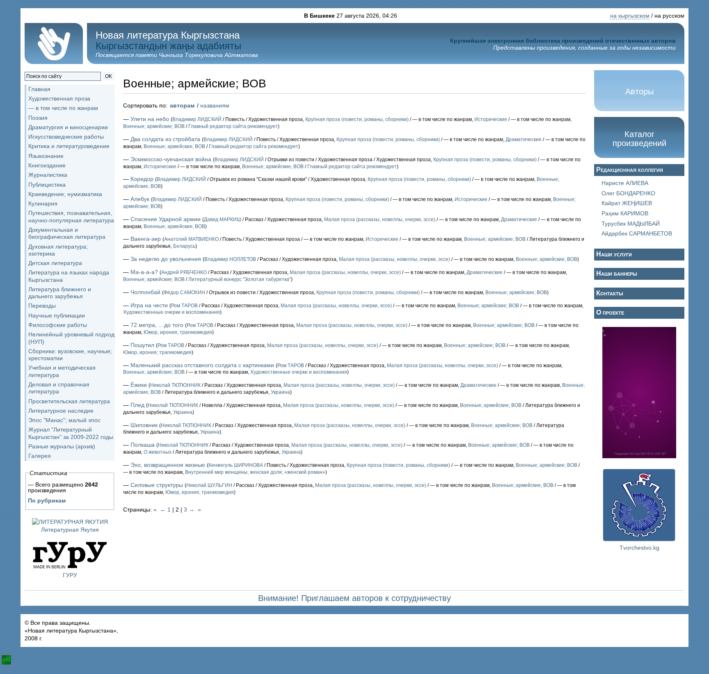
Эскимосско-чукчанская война (170, 159)
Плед (137, 405)
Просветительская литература (69, 401)
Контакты (609, 293)
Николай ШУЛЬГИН (209, 485)
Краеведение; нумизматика (65, 194)
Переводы (42, 305)
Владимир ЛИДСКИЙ (197, 119)
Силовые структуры (156, 485)
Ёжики (138, 385)
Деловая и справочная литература (58, 388)
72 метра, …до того (156, 325)
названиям (214, 105)
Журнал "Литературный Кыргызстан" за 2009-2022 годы (70, 433)
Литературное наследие (61, 410)
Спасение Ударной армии (165, 219)
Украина (280, 392)
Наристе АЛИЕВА (625, 183)
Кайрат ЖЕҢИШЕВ (627, 203)
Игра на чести (149, 305)
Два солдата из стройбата (165, 139)
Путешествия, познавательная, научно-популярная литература (71, 216)
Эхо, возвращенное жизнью (167, 465)
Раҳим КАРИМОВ (625, 213)
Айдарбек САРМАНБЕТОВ (637, 233)
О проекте (610, 312)
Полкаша (142, 444)
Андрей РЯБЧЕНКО (184, 272)
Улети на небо (149, 119)
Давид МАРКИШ (222, 219)
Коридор (141, 179)
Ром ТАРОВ (184, 305)
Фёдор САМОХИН (184, 292)
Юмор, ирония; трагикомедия (178, 332)
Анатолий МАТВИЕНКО (191, 239)
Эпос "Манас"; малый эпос (64, 420)
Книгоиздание (47, 165)
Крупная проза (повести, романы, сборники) (357, 119)
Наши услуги (614, 254)
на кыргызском (630, 15)
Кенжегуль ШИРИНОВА (235, 465)
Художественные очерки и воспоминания (171, 312)
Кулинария (42, 203)
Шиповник (144, 425)
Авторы (639, 91)
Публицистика (47, 184)
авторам (182, 105)
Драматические (523, 139)
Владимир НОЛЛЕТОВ (230, 259)
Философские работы (57, 325)
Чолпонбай (145, 292)
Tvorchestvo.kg (639, 547)
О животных (158, 452)
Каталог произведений (639, 139)
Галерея (39, 455)
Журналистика (47, 174)
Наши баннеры (616, 273)
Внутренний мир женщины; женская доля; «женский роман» (255, 472)
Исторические (490, 119)
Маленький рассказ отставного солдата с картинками (202, 365)
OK (108, 76)
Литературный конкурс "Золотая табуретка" (239, 279)
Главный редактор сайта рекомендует (233, 126)
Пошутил (142, 345)
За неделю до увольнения (165, 259)
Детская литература (55, 263)
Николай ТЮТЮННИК (175, 385)
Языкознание (46, 156)
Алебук (139, 199)
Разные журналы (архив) (61, 446)
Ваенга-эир (145, 238)
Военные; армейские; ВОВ (154, 126)
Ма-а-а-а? (144, 272)
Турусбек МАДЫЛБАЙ (631, 223)
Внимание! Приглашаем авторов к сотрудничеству (354, 598)
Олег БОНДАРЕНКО (628, 193)
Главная (39, 89)
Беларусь (184, 246)
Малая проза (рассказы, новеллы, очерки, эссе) (379, 219)
